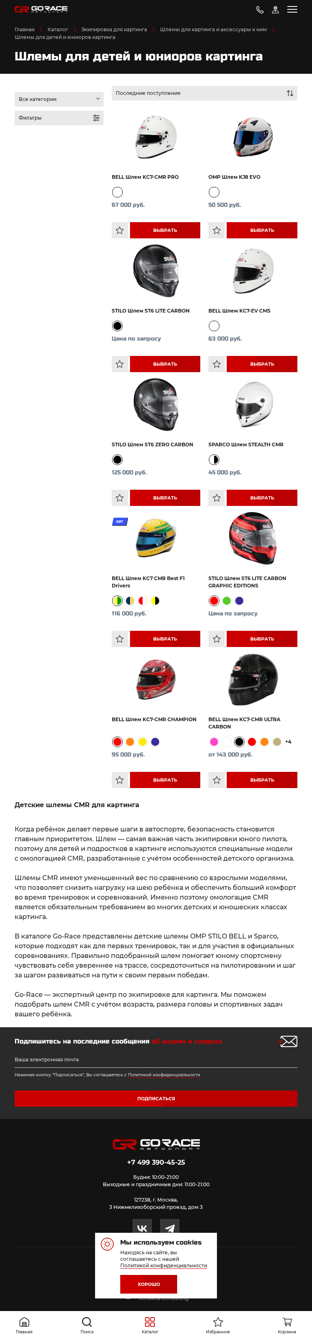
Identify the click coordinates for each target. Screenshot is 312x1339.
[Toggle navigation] (292, 9)
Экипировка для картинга (114, 29)
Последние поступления (148, 93)
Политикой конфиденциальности (164, 1075)
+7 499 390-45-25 (156, 1162)
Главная (25, 29)
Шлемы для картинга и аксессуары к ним (213, 29)
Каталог (58, 29)
